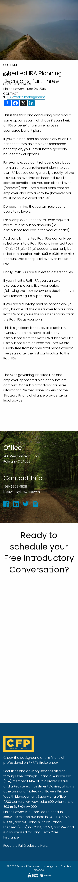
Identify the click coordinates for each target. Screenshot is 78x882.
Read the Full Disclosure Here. (26, 845)
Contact (10, 93)
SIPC (39, 781)
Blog (7, 74)
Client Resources (17, 84)
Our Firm (10, 65)
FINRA (31, 781)
